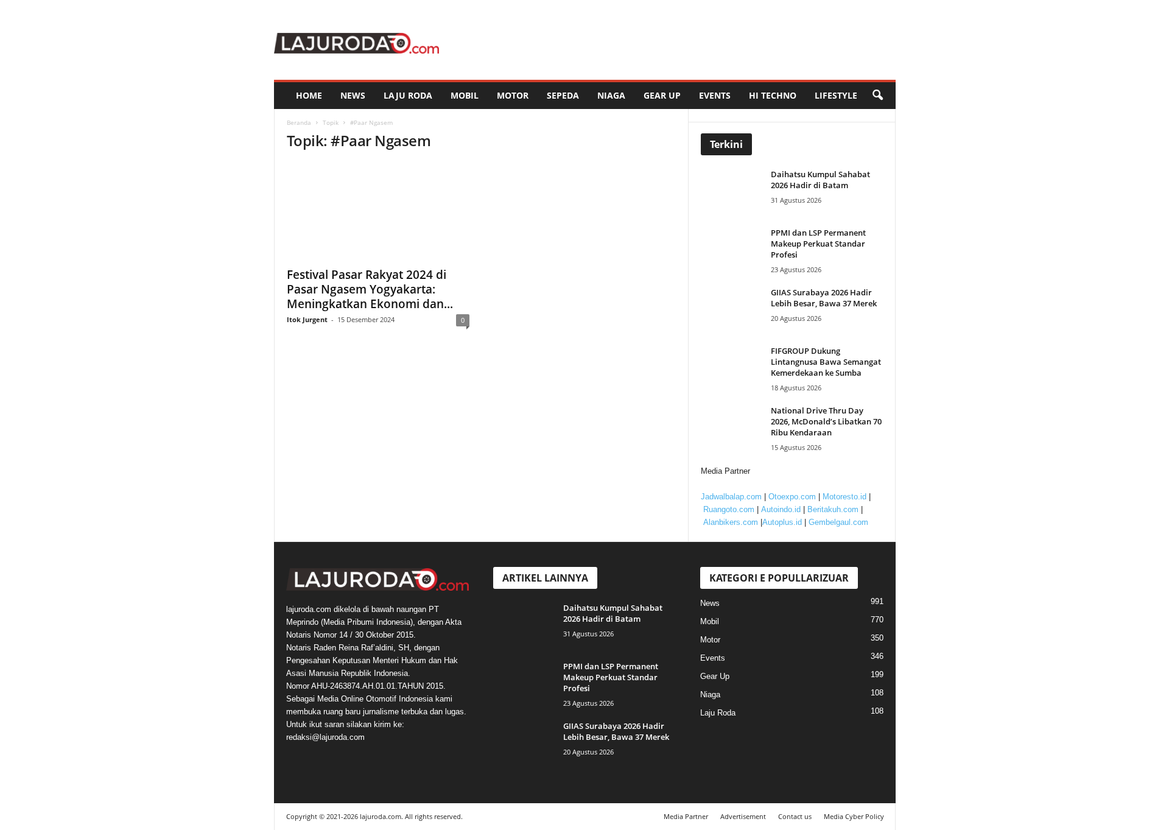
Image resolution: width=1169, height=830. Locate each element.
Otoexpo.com (792, 496)
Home (309, 95)
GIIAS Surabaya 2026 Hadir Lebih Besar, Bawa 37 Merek (824, 298)
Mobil (465, 95)
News (352, 95)
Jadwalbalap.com (731, 496)
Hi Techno (772, 95)
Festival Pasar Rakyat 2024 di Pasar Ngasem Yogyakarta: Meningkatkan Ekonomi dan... (370, 289)
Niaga (611, 95)
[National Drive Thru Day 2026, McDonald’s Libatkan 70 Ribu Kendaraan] (734, 428)
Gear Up (662, 95)
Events (715, 95)
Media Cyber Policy (854, 816)
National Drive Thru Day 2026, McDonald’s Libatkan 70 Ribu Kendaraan (826, 421)
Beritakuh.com (832, 509)
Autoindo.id (781, 509)
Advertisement (743, 816)
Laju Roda (408, 95)
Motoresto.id (844, 496)
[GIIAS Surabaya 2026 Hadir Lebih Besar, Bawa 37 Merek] (734, 309)
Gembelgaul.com (838, 522)
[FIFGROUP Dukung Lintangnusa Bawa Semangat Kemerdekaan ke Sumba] (734, 368)
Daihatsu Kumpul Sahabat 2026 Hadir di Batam (820, 180)
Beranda (299, 122)
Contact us (795, 816)
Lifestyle (836, 95)
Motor (512, 95)
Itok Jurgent (307, 319)
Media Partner (686, 816)
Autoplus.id (782, 522)
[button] (877, 95)
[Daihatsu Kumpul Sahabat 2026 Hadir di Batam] (734, 191)
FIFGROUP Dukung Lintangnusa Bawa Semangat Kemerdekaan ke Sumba (826, 361)
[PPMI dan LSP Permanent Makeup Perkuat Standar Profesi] (734, 250)
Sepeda (563, 95)
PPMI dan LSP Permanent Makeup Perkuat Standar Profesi (818, 243)
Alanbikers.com (730, 522)
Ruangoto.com (728, 509)
